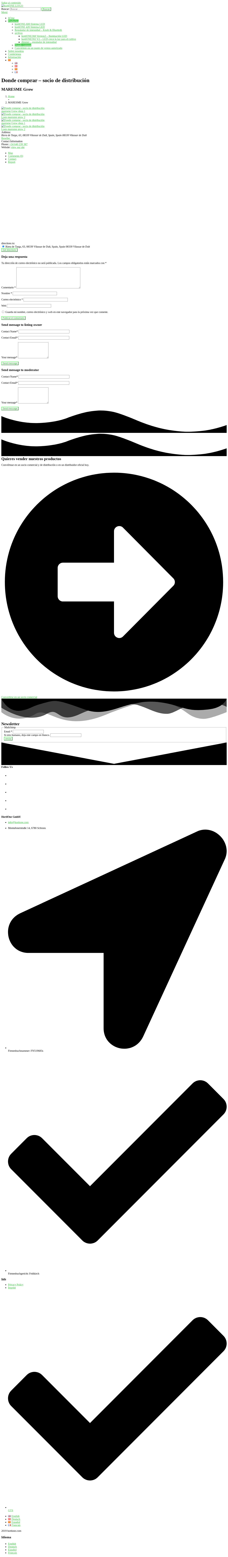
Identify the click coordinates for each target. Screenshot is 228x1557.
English (12, 1543)
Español (12, 1549)
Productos (13, 21)
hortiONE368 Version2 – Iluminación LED (44, 36)
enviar (8, 738)
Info (3, 1279)
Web (3, 305)
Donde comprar (23, 45)
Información (14, 57)
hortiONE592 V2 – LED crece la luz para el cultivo (48, 39)
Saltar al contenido (11, 2)
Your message (9, 357)
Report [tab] (11, 162)
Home (11, 96)
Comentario (8, 287)
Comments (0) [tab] (15, 156)
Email (8, 731)
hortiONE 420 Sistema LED (30, 27)
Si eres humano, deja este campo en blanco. (27, 735)
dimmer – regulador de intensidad (39, 42)
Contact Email (9, 337)
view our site (18, 147)
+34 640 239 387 (18, 144)
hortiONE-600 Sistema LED (30, 24)
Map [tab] (10, 153)
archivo (19, 33)
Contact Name (9, 331)
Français (12, 1552)
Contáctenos (14, 54)
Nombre (6, 293)
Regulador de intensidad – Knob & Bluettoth (38, 30)
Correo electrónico (12, 299)
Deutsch (12, 1546)
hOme (11, 18)
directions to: (8, 243)
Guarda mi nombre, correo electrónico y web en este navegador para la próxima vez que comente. (56, 312)
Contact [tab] (12, 159)
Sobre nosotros (16, 51)
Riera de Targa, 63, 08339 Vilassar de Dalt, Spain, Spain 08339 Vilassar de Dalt (47, 246)
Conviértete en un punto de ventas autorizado (38, 48)
